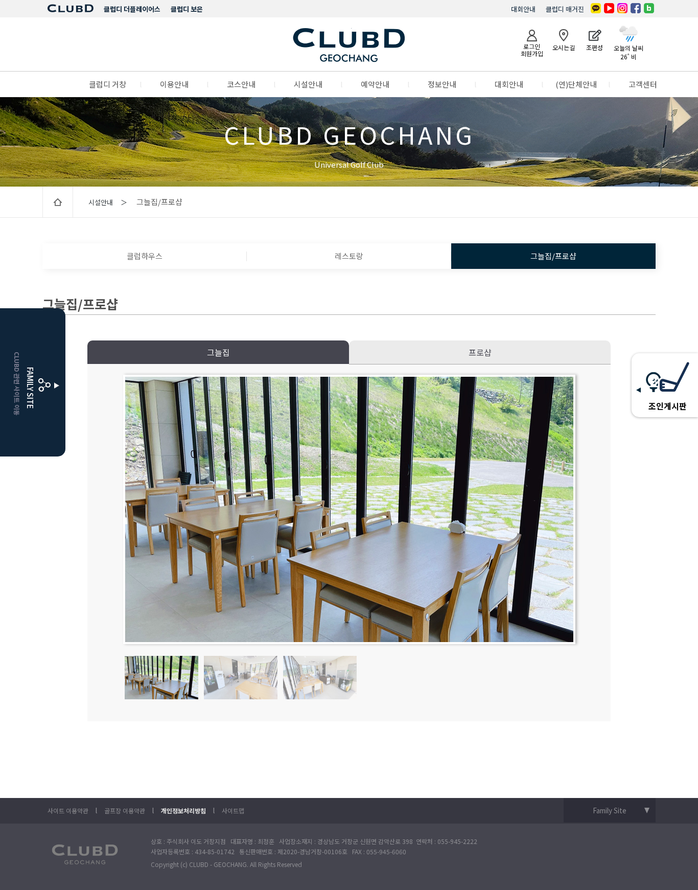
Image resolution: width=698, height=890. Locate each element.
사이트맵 (233, 810)
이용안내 (174, 84)
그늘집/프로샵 (553, 255)
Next (565, 509)
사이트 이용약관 (68, 810)
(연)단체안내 (576, 84)
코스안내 (241, 84)
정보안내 (442, 84)
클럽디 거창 (107, 84)
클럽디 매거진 (565, 9)
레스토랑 (349, 255)
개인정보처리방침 (183, 810)
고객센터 (643, 84)
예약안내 (375, 84)
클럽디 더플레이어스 (132, 9)
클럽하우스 (144, 255)
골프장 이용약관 (124, 810)
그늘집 (218, 352)
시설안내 (308, 84)
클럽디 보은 (187, 9)
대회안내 (523, 9)
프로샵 (480, 352)
